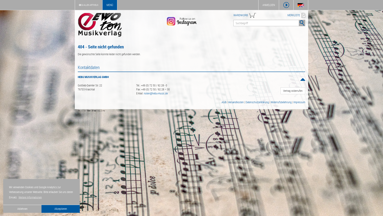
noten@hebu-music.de (156, 93)
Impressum (299, 102)
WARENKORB (240, 15)
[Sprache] (301, 5)
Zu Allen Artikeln (89, 4)
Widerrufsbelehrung (281, 102)
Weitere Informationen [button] (30, 197)
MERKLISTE (293, 15)
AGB (224, 102)
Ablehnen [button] (22, 209)
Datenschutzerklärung (257, 102)
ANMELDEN (269, 5)
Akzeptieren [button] (60, 209)
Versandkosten (236, 102)
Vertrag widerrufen (293, 91)
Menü (110, 5)
